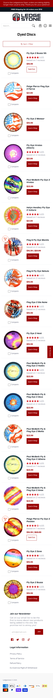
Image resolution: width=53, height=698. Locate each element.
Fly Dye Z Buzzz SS (36, 53)
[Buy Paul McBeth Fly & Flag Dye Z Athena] (13, 464)
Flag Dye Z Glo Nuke (37, 302)
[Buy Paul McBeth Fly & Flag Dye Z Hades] (13, 371)
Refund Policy (15, 663)
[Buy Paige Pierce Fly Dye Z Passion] (13, 527)
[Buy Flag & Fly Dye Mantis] (13, 246)
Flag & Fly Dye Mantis (38, 240)
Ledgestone (7, 680)
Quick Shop (32, 98)
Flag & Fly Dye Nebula (38, 271)
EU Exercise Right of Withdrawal (23, 668)
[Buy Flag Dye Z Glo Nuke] (13, 309)
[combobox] (16, 26)
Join (39, 632)
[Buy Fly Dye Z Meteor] (13, 122)
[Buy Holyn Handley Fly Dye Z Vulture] (13, 215)
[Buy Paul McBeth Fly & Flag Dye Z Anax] (13, 496)
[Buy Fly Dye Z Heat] (13, 340)
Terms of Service (17, 659)
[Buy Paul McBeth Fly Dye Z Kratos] (13, 184)
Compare (15, 73)
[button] (40, 26)
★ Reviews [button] (50, 351)
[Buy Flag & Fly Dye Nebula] (13, 278)
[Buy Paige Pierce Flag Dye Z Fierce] (13, 91)
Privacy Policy (16, 654)
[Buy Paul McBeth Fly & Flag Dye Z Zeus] (13, 402)
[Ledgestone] (26, 17)
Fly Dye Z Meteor (36, 119)
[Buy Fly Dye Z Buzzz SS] (13, 60)
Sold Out (31, 69)
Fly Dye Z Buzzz (35, 583)
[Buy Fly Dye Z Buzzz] (13, 589)
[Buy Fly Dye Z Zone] (13, 558)
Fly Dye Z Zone (34, 551)
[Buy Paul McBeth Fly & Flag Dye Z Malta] (13, 433)
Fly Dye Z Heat (34, 333)
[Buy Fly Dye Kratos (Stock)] (13, 153)
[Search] (33, 26)
